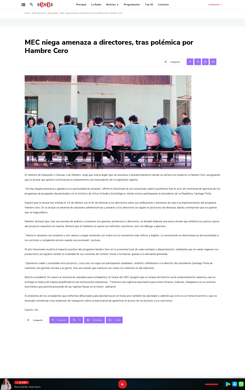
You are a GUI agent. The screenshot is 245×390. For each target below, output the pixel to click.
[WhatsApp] (205, 61)
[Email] (213, 61)
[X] (197, 61)
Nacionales (53, 13)
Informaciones (39, 13)
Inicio (27, 13)
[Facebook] (190, 61)
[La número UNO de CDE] (45, 4)
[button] (31, 4)
